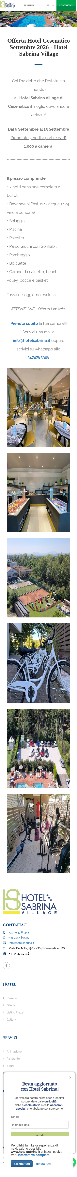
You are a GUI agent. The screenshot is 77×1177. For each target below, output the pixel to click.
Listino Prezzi (14, 1012)
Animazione (14, 1051)
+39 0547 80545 (18, 932)
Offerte (10, 1005)
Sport (10, 1065)
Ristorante (13, 1058)
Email (15, 1116)
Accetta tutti (21, 1164)
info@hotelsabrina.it (31, 340)
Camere (11, 998)
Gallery (11, 1019)
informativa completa (33, 1154)
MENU (30, 5)
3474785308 (38, 357)
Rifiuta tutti (43, 1164)
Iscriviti (40, 1135)
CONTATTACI (66, 5)
